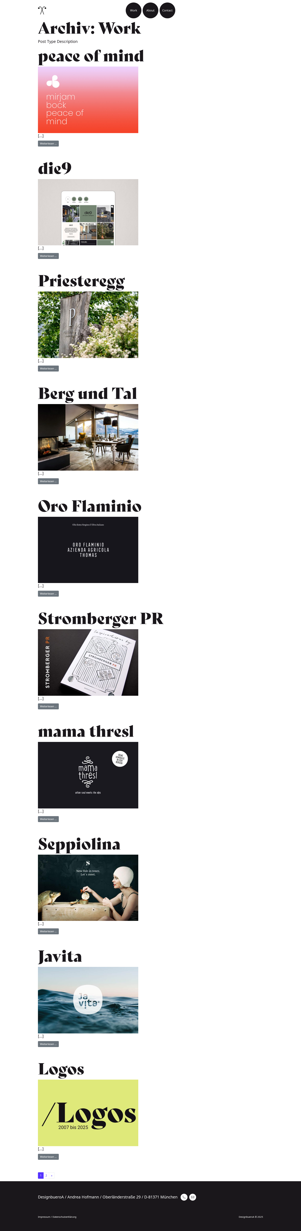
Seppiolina (79, 844)
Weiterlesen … (49, 143)
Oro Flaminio (90, 506)
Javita (60, 956)
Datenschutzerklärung (64, 1216)
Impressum (44, 1216)
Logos (61, 1069)
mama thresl (86, 731)
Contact (167, 10)
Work (133, 10)
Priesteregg (81, 280)
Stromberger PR (101, 618)
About (150, 10)
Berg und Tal (87, 393)
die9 (55, 168)
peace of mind (91, 55)
